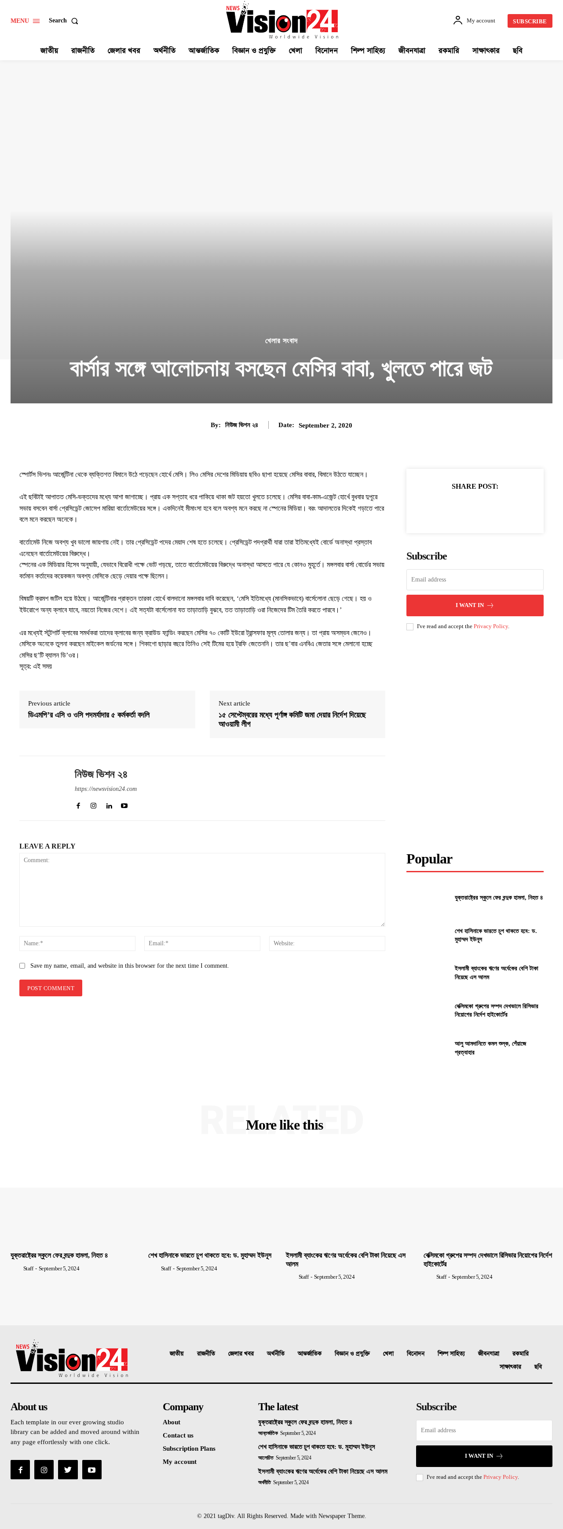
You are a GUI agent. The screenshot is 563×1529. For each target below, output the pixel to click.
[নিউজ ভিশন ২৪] (40, 788)
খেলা (388, 1354)
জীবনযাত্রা (488, 1354)
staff (28, 1268)
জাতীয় (177, 1354)
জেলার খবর (241, 1354)
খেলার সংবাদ (281, 340)
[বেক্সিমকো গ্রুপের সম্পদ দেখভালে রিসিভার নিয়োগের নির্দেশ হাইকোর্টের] (426, 1010)
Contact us (178, 1435)
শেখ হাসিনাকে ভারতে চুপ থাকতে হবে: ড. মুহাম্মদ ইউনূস (209, 1255)
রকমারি (520, 1354)
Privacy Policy (491, 626)
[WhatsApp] (495, 508)
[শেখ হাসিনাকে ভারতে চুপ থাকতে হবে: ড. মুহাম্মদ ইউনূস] (426, 935)
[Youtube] (92, 1469)
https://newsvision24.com (106, 789)
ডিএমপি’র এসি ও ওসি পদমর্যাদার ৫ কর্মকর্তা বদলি (89, 714)
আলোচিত (265, 1458)
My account (180, 1461)
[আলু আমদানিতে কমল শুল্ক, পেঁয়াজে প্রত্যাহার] (426, 1048)
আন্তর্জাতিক (310, 1354)
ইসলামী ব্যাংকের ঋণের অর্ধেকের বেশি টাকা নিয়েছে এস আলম (323, 1471)
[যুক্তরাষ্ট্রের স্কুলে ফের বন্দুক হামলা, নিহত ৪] (426, 897)
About (171, 1422)
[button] (65, 20)
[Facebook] (434, 508)
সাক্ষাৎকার (510, 1367)
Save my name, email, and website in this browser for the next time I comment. (129, 965)
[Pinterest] (474, 508)
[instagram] (93, 804)
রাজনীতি (206, 1354)
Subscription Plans (189, 1448)
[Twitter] (454, 508)
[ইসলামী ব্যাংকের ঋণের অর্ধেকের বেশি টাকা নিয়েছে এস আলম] (426, 972)
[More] (515, 508)
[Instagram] (44, 1469)
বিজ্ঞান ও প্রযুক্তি (352, 1354)
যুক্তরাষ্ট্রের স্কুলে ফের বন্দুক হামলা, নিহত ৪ (499, 897)
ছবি (538, 1367)
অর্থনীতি (276, 1354)
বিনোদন (415, 1354)
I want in (470, 605)
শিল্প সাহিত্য (451, 1354)
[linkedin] (109, 804)
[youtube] (124, 804)
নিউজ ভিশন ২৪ (241, 424)
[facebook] (78, 804)
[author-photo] (16, 1268)
